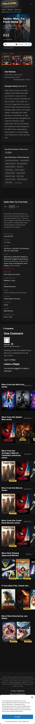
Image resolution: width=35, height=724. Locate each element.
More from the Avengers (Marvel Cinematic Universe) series (11, 454)
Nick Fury (18, 10)
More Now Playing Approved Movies (10, 554)
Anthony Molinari (10, 163)
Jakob (15, 74)
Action (6, 292)
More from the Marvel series (12, 489)
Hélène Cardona (22, 179)
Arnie (11, 74)
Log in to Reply (10, 360)
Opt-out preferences (11, 721)
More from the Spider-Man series (12, 418)
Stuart (20, 74)
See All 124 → (28, 489)
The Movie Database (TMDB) (17, 682)
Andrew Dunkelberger (11, 160)
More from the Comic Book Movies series (12, 521)
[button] (32, 697)
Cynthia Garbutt (10, 173)
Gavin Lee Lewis (10, 179)
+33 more (18, 183)
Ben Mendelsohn (22, 163)
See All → (29, 554)
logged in (17, 368)
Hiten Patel (8, 182)
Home (4, 10)
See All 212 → (28, 521)
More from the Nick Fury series (13, 385)
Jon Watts (8, 152)
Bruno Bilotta (9, 170)
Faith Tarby (20, 176)
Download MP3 (9, 48)
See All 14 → (28, 385)
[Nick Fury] (6, 60)
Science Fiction (21, 292)
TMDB (10, 317)
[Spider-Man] (17, 60)
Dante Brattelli (21, 173)
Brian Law (20, 166)
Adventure (12, 292)
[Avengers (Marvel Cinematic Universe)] (27, 60)
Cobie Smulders (19, 170)
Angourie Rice (24, 160)
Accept (17, 717)
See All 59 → (28, 454)
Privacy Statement (23, 721)
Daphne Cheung (10, 176)
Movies (10, 10)
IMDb (5, 317)
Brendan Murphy (10, 166)
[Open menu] (31, 3)
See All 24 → (28, 418)
